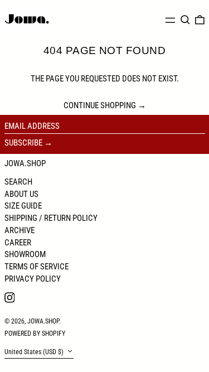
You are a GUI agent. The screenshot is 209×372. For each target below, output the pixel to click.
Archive (19, 230)
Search (18, 182)
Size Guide (23, 206)
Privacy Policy (32, 279)
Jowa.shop (25, 163)
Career (17, 243)
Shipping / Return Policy (51, 218)
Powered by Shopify (34, 333)
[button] (185, 20)
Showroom (25, 254)
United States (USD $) (34, 352)
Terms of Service (36, 267)
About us (21, 194)
